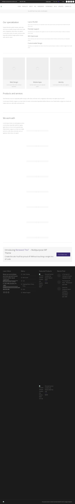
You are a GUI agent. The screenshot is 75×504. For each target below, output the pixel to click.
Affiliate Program (26, 292)
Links (24, 289)
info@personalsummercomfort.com (9, 1)
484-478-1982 (22, 1)
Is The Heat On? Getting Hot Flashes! (67, 275)
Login (63, 1)
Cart (24, 281)
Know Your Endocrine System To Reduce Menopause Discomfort (66, 291)
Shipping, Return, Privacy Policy (28, 285)
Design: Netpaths (68, 501)
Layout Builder (33, 22)
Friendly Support (33, 29)
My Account (25, 277)
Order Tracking (26, 274)
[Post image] (59, 275)
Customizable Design (35, 43)
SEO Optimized (33, 36)
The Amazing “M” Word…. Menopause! (67, 281)
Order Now (48, 1)
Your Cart (56, 1)
